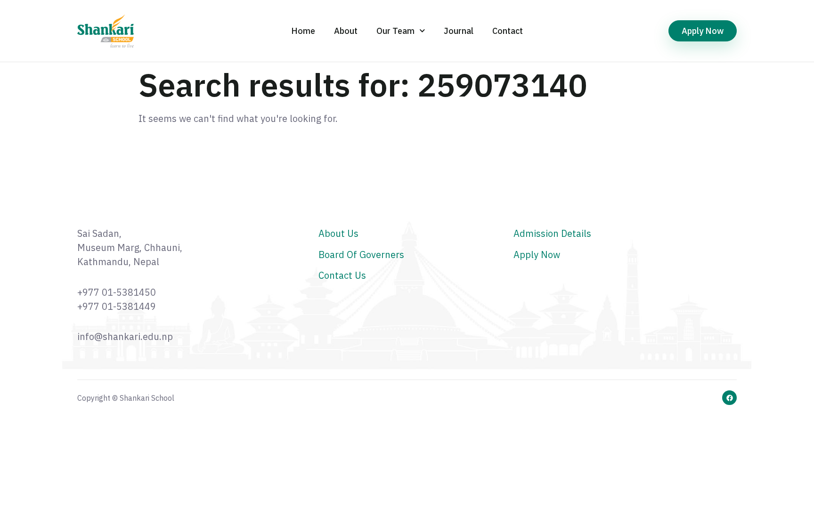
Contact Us (342, 275)
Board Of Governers (361, 254)
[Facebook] (729, 397)
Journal (458, 30)
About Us (338, 233)
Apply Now (536, 254)
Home (303, 30)
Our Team (395, 30)
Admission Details (552, 233)
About (346, 30)
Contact (507, 30)
